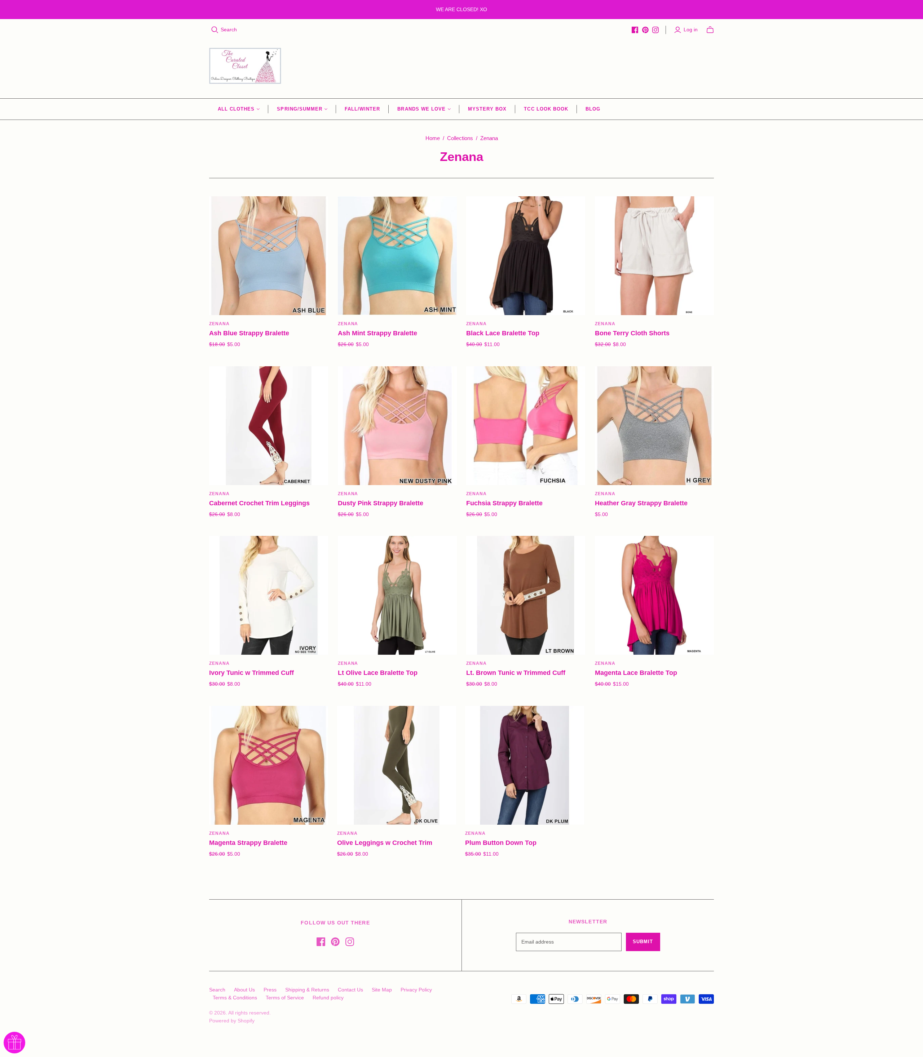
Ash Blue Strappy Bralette (249, 333)
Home (432, 138)
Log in (691, 29)
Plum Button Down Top (500, 842)
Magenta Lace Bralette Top (636, 672)
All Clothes (236, 109)
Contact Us (350, 990)
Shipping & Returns (307, 990)
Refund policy (328, 997)
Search (229, 29)
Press (270, 990)
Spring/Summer (299, 109)
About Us (244, 990)
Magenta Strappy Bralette (248, 842)
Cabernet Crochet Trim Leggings (259, 503)
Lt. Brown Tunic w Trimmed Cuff (515, 672)
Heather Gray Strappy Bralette (641, 503)
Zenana (219, 323)
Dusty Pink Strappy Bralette (380, 503)
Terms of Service (285, 997)
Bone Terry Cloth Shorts (632, 333)
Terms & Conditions (235, 997)
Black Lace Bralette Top (502, 333)
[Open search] (214, 29)
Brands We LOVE (421, 109)
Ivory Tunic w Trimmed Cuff (251, 672)
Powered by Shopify (232, 1021)
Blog (593, 109)
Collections (460, 138)
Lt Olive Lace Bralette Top (378, 672)
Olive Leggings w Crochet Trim (384, 842)
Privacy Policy (416, 990)
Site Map (382, 990)
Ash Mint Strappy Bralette (377, 333)
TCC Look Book (546, 109)
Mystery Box (487, 109)
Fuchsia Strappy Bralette (504, 503)
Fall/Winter (362, 109)
